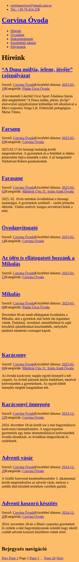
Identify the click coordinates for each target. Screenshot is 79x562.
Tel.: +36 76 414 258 (25, 9)
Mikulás (11, 294)
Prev (5, 558)
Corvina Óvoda (25, 20)
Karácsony (14, 355)
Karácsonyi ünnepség (26, 404)
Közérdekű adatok (23, 43)
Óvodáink (17, 35)
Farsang (11, 129)
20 (50, 558)
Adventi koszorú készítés (29, 503)
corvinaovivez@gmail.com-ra (31, 5)
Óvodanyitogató (20, 227)
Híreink (16, 31)
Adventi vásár (17, 458)
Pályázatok (18, 47)
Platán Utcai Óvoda (36, 88)
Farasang (12, 178)
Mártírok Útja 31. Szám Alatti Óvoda (48, 191)
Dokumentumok (22, 39)
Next (59, 558)
